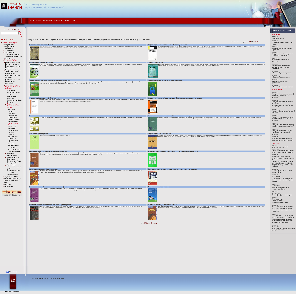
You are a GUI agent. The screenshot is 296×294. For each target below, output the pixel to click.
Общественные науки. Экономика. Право (13, 71)
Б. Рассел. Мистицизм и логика (282, 87)
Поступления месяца (11, 54)
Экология (275, 96)
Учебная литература (10, 42)
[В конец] (154, 223)
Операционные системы (13, 131)
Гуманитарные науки (286, 117)
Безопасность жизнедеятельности (278, 104)
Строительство (12, 165)
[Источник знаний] (14, 28)
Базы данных (12, 117)
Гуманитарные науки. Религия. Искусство (12, 63)
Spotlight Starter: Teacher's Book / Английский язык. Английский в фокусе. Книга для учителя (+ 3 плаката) (283, 164)
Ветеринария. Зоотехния (11, 97)
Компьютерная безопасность (13, 124)
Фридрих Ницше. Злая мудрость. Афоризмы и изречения (283, 54)
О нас (73, 20)
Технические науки (285, 131)
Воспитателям (9, 50)
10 (250, 42)
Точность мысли (35, 20)
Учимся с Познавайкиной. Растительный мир (280, 188)
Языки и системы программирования (14, 150)
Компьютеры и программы (13, 128)
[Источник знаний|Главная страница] (5, 30)
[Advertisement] (12, 231)
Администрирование (12, 291)
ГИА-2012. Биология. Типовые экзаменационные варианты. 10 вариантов (282, 209)
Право (274, 140)
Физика (274, 126)
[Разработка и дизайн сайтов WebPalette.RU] (11, 196)
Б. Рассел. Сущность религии (282, 73)
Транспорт (10, 172)
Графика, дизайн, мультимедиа (14, 120)
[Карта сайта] (15, 30)
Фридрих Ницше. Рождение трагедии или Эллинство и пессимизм (281, 67)
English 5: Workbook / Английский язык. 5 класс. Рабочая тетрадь (283, 151)
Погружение (47, 20)
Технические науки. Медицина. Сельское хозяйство (12, 87)
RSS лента (13, 272)
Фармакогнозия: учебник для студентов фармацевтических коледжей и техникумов (282, 220)
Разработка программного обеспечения (13, 140)
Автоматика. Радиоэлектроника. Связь (13, 92)
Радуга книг (58, 20)
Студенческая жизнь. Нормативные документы (12, 81)
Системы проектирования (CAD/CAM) (13, 145)
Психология (276, 119)
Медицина (282, 111)
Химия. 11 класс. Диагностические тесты (280, 201)
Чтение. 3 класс (277, 172)
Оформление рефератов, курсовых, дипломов (13, 75)
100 (256, 42)
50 (254, 42)
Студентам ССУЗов (11, 177)
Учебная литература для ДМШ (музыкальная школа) (12, 180)
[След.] (147, 223)
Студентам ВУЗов (10, 60)
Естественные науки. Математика (12, 67)
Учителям (7, 184)
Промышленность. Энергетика (13, 158)
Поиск (67, 20)
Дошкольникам (9, 52)
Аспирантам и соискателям (9, 47)
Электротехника (12, 174)
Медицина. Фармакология (12, 154)
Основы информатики (12, 135)
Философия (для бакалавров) (282, 195)
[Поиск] (8, 30)
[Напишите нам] (11, 30)
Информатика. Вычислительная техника (13, 106)
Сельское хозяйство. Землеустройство (14, 162)
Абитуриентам (9, 45)
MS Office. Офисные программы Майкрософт (12, 112)
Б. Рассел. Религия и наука (281, 77)
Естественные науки (286, 94)
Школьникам (8, 186)
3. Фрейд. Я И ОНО (278, 38)
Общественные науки (286, 102)
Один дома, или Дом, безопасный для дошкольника (283, 229)
